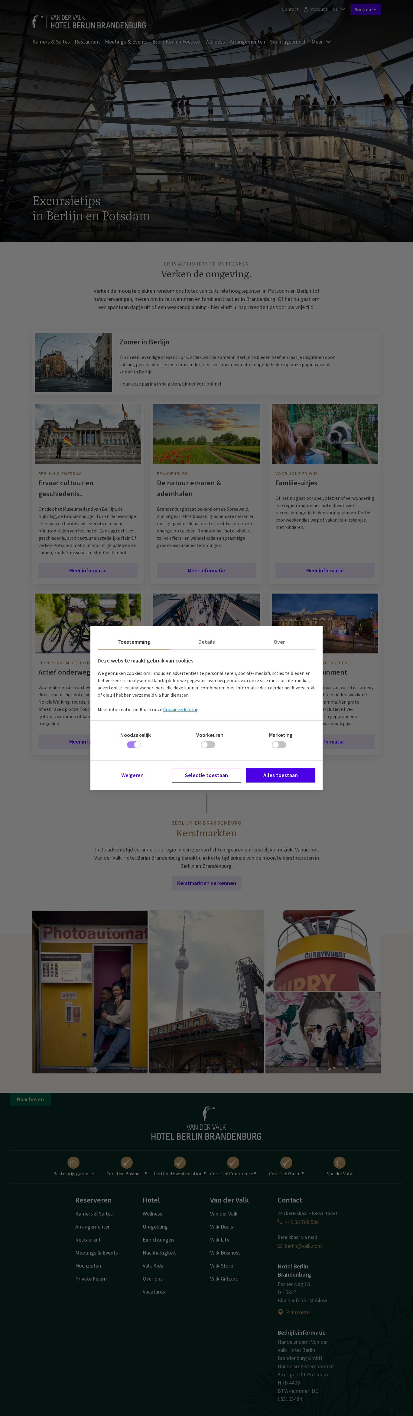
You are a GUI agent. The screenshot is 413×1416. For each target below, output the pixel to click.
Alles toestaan (280, 775)
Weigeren (132, 775)
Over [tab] (279, 641)
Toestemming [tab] (134, 641)
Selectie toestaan (206, 775)
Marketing (281, 734)
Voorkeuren (209, 734)
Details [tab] (206, 641)
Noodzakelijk (135, 734)
